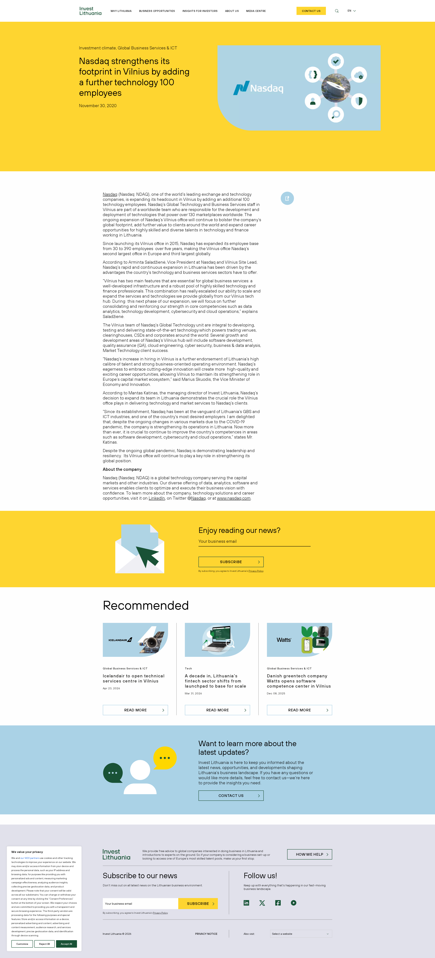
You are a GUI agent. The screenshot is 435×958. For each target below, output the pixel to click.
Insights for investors (200, 11)
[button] (337, 11)
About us (232, 11)
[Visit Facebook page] (278, 902)
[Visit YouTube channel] (293, 902)
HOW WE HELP (309, 854)
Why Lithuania (121, 11)
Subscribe (231, 562)
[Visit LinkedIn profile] (246, 902)
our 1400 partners (29, 858)
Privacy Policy (256, 571)
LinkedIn (157, 498)
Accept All (66, 944)
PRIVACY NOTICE (206, 933)
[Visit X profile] (262, 902)
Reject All (44, 944)
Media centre (256, 11)
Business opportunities (157, 11)
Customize (22, 944)
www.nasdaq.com (234, 498)
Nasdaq (110, 194)
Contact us (231, 795)
